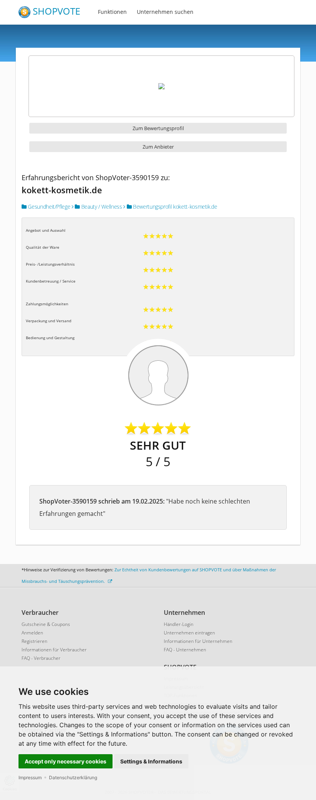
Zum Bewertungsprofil (158, 128)
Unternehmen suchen (165, 11)
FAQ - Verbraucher (41, 658)
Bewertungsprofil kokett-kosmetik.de (174, 206)
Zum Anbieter (158, 146)
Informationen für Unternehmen (198, 641)
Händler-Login (178, 624)
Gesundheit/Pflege (48, 206)
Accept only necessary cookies (65, 761)
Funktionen (112, 11)
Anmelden (32, 632)
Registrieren (34, 641)
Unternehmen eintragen (189, 632)
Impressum (30, 777)
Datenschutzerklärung (73, 777)
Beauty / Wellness (101, 206)
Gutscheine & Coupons (46, 624)
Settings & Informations (151, 761)
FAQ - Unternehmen (185, 649)
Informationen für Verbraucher (54, 649)
